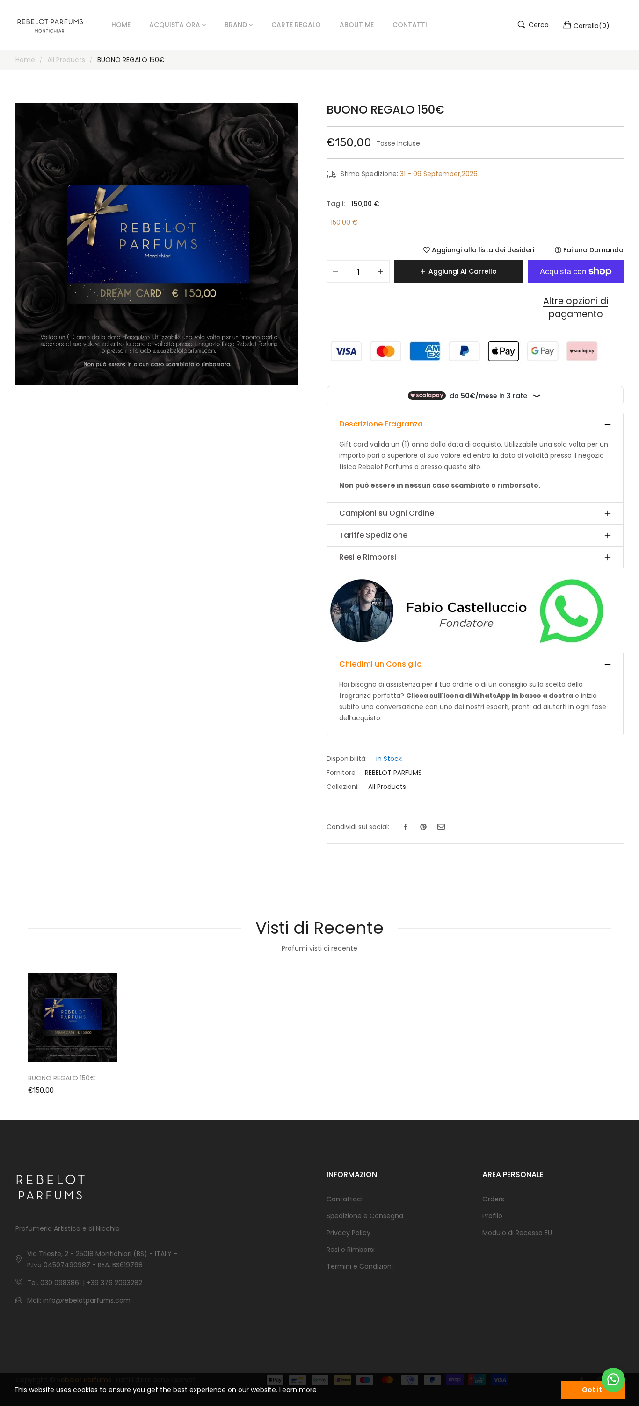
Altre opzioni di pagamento (575, 308)
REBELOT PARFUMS (393, 772)
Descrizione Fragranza (381, 424)
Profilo (492, 1216)
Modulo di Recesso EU (517, 1232)
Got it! (593, 1389)
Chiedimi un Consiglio (380, 664)
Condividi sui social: (358, 826)
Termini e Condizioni (360, 1266)
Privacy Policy (348, 1232)
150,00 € (344, 222)
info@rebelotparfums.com (87, 1300)
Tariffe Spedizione (373, 535)
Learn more (298, 1389)
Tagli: (353, 203)
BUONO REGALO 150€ (61, 1078)
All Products (387, 786)
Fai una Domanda (592, 250)
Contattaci (345, 1199)
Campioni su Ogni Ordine (386, 513)
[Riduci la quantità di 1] (335, 271)
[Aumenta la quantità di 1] (381, 271)
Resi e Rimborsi (367, 557)
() (592, 25)
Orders (493, 1199)
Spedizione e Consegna (365, 1216)
